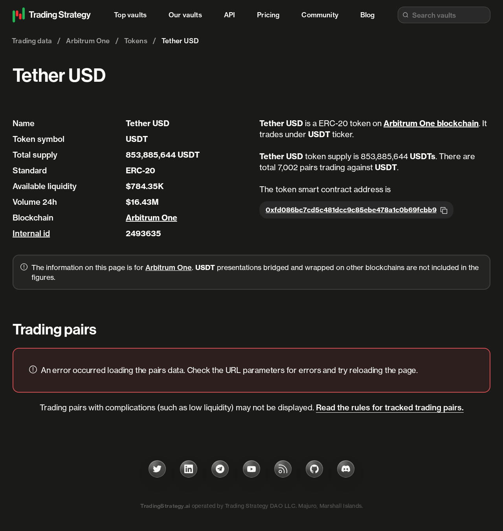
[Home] (52, 14)
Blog (367, 15)
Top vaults (130, 15)
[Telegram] (220, 469)
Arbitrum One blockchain (431, 123)
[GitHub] (314, 469)
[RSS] (283, 469)
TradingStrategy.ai (165, 505)
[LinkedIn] (188, 469)
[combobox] (444, 15)
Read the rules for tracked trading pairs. (390, 407)
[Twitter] (157, 469)
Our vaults (185, 15)
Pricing (268, 15)
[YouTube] (251, 469)
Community (319, 15)
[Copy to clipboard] (444, 210)
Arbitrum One (151, 217)
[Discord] (345, 469)
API (229, 15)
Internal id (31, 233)
